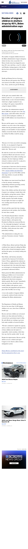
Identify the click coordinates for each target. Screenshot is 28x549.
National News (7, 13)
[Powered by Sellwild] (24, 449)
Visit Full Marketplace (21, 362)
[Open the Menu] (2, 2)
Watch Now (23, 2)
